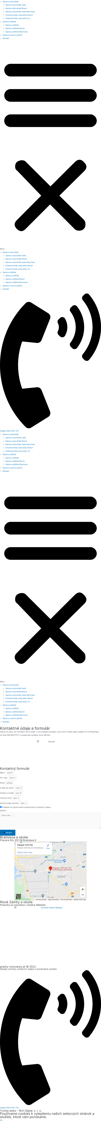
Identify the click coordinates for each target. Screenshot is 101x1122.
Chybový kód (6, 798)
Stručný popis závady (9, 803)
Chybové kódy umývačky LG (17, 18)
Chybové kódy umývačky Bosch (19, 15)
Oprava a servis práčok (12, 35)
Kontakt (6, 38)
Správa (3, 810)
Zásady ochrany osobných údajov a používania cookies (28, 969)
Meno (2, 773)
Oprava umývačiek (11, 2)
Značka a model (7, 793)
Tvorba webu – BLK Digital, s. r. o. (21, 1110)
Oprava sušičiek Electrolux (16, 32)
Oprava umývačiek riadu (15, 5)
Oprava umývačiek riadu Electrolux (20, 12)
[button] (50, 147)
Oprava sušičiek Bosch (15, 28)
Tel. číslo (4, 778)
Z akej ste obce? (7, 788)
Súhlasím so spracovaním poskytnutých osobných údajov (26, 807)
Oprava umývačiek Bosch (16, 8)
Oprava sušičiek (9, 22)
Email (2, 783)
